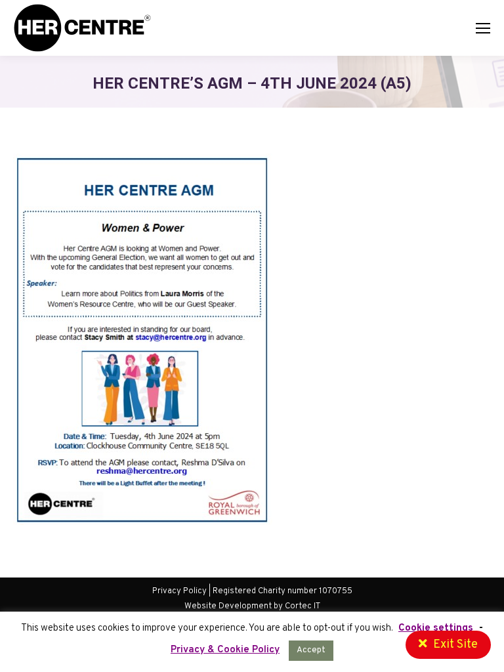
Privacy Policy (179, 591)
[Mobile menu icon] (483, 28)
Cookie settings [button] (435, 628)
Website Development (229, 606)
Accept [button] (311, 650)
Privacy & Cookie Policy (225, 650)
